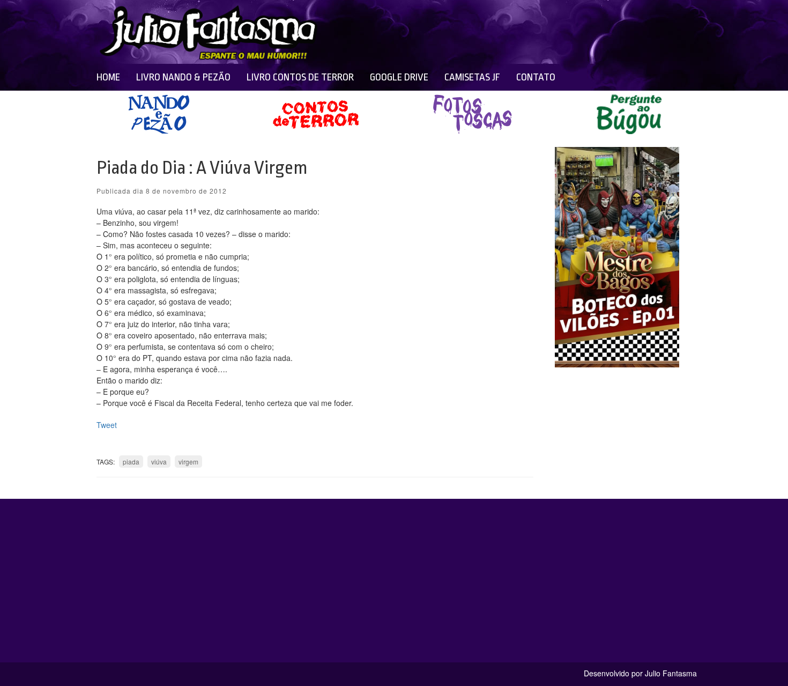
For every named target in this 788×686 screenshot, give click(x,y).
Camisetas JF (472, 77)
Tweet (106, 424)
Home (108, 77)
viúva (159, 461)
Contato (535, 77)
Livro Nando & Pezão (183, 77)
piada (131, 461)
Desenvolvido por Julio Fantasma (640, 673)
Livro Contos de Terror (300, 77)
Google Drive (399, 77)
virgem (188, 461)
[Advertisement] (475, 32)
